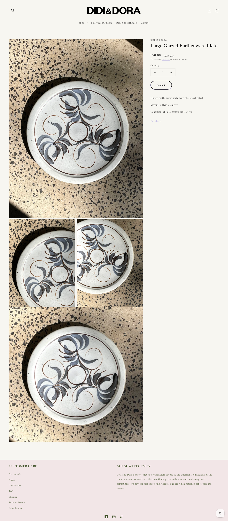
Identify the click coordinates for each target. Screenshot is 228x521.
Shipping (166, 59)
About (12, 480)
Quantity (155, 65)
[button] (13, 10)
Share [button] (158, 121)
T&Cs (11, 491)
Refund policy (15, 508)
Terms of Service (17, 502)
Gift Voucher (15, 485)
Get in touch (14, 474)
